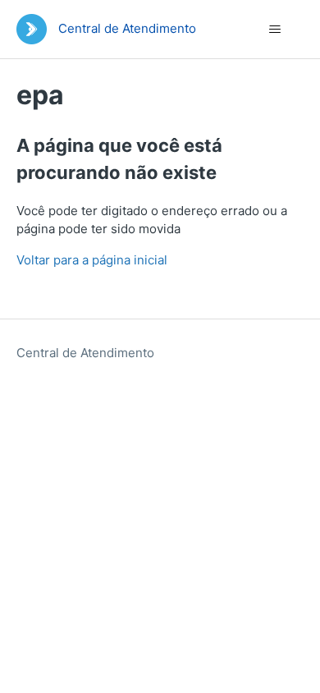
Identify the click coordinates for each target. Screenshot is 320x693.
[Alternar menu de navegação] (275, 29)
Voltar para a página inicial (91, 260)
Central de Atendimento (85, 352)
